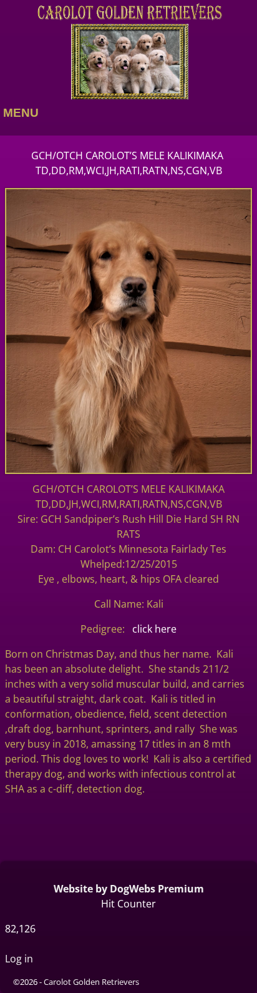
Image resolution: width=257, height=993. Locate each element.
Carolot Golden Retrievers (91, 981)
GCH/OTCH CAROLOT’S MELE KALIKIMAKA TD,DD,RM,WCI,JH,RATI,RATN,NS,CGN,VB (128, 163)
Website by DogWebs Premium (129, 889)
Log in (19, 959)
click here (154, 629)
